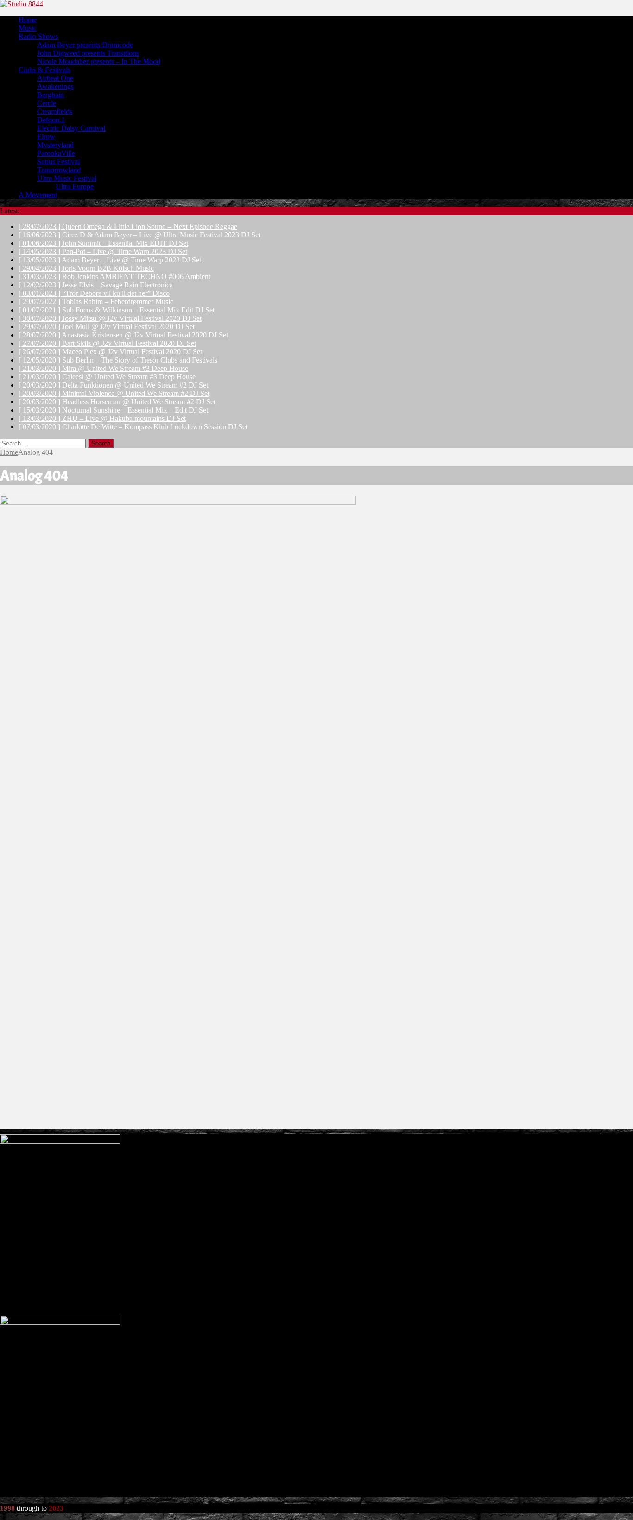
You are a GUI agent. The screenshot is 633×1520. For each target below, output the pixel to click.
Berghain (50, 95)
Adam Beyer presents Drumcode (85, 45)
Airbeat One (55, 78)
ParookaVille (56, 153)
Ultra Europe (75, 187)
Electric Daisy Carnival (71, 128)
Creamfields (54, 111)
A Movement (38, 195)
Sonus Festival (58, 161)
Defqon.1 (51, 120)
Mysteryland (55, 145)
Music (28, 28)
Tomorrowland (59, 170)
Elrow (46, 136)
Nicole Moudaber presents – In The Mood (98, 61)
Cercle (46, 103)
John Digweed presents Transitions (88, 53)
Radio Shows (38, 36)
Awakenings (55, 86)
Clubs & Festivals (44, 70)
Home (28, 20)
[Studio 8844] (316, 4)
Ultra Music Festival (66, 178)
